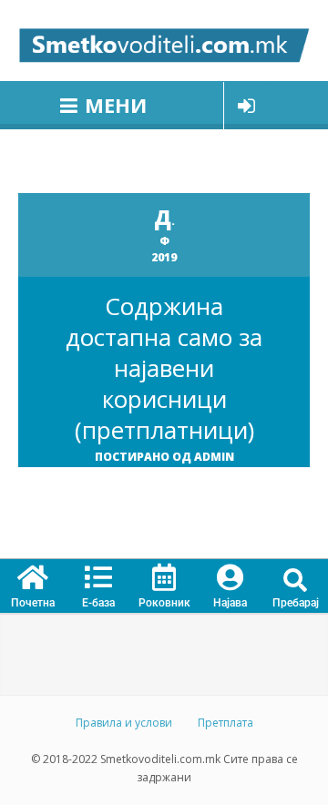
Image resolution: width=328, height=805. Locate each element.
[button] (296, 580)
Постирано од (164, 456)
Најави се (246, 105)
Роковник (164, 602)
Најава (230, 602)
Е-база (98, 602)
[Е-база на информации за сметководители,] (164, 40)
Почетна (33, 602)
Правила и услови (124, 722)
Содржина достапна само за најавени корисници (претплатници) (164, 368)
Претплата (225, 722)
